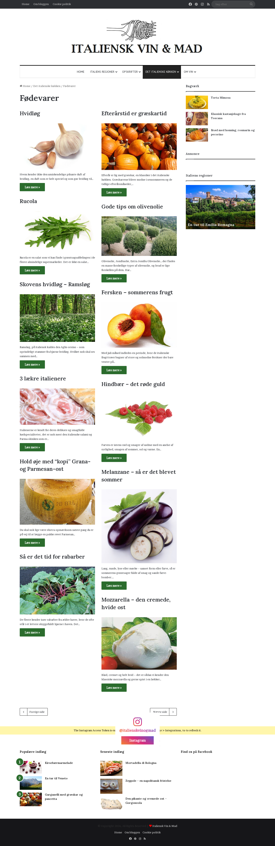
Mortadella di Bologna (140, 763)
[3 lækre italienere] (57, 406)
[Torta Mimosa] (197, 102)
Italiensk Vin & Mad (164, 826)
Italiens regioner (102, 72)
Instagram (137, 740)
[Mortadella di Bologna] (111, 768)
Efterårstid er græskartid (134, 113)
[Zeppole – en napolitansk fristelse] (111, 786)
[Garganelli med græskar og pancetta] (31, 799)
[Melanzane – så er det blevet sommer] (139, 526)
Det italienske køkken (161, 72)
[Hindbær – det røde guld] (139, 417)
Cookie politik (62, 4)
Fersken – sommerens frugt (137, 292)
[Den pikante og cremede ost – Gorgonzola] (111, 804)
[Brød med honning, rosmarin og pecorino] (197, 135)
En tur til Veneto (56, 778)
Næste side (160, 711)
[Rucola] (57, 231)
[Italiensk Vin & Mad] (137, 37)
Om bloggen (41, 4)
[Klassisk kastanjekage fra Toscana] (197, 118)
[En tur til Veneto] (31, 783)
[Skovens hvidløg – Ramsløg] (57, 318)
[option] (220, 207)
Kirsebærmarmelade (59, 763)
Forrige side (36, 711)
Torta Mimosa (221, 97)
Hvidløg (30, 113)
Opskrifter (130, 72)
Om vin (188, 72)
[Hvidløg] (57, 146)
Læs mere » (32, 187)
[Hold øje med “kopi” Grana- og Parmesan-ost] (57, 502)
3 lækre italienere (43, 378)
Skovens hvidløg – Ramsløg (55, 284)
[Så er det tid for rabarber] (57, 590)
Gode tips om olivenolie (132, 206)
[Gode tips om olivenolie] (139, 236)
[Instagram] (137, 723)
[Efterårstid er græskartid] (139, 146)
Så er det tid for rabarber (52, 556)
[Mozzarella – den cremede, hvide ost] (139, 643)
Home (25, 4)
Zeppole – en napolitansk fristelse (148, 781)
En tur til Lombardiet (207, 224)
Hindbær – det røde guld (133, 384)
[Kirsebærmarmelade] (31, 767)
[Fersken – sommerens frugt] (139, 325)
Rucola (28, 201)
